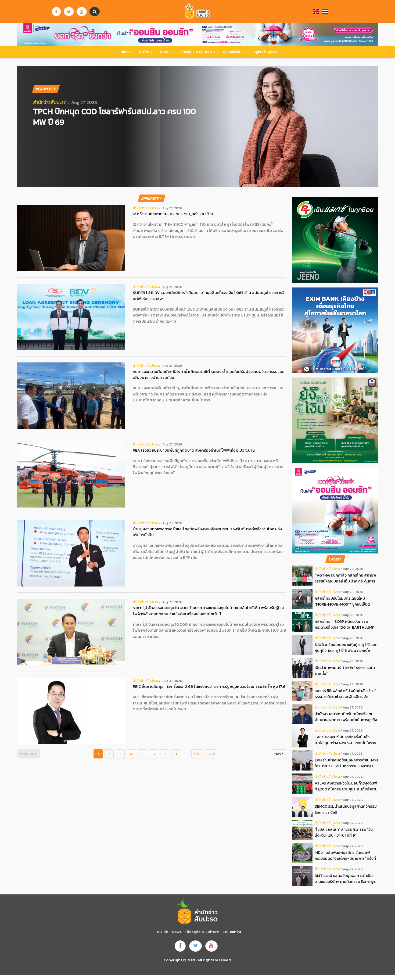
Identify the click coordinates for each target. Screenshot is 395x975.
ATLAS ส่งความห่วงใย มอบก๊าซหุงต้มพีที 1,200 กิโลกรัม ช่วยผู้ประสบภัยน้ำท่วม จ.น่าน (346, 786)
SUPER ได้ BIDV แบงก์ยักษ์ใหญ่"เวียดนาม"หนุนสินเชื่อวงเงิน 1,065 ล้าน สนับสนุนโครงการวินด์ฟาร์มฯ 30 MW (208, 296)
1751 (196, 754)
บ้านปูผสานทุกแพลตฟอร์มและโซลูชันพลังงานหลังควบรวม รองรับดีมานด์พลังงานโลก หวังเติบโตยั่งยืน (207, 532)
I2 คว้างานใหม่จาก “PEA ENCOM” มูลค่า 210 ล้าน (173, 214)
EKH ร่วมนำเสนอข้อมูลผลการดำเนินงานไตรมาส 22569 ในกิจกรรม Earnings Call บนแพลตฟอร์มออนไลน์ (346, 763)
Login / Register (265, 52)
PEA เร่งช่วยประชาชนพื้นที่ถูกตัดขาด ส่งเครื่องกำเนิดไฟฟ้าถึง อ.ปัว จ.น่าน (194, 450)
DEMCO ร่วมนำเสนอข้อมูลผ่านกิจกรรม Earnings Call (346, 809)
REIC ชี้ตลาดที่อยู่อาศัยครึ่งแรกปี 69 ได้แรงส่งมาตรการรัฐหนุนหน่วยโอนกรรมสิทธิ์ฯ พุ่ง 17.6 (209, 686)
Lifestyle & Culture (195, 52)
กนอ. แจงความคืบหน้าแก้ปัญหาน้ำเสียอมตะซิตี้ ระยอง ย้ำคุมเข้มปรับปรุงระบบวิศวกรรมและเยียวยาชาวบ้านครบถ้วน (208, 375)
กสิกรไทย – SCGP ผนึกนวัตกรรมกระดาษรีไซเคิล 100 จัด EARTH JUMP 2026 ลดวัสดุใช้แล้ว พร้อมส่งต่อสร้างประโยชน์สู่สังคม (345, 624)
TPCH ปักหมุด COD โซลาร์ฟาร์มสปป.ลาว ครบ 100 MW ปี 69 (114, 116)
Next (278, 754)
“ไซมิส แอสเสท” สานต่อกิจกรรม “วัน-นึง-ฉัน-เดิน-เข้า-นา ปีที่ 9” (345, 832)
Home (125, 52)
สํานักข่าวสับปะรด (50, 102)
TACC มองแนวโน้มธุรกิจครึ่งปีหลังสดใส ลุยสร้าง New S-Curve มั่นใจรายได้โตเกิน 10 (345, 740)
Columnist (231, 52)
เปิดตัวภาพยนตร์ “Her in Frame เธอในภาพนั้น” (345, 671)
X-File (144, 52)
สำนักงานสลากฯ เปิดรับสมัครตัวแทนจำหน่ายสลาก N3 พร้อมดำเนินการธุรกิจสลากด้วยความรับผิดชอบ (346, 717)
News (164, 52)
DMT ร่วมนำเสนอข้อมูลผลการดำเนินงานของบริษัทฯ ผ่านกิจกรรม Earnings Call (345, 879)
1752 (211, 754)
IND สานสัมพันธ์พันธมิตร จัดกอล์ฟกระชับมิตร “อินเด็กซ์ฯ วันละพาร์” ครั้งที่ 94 (345, 856)
